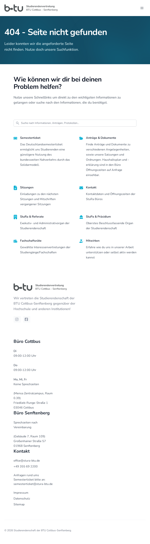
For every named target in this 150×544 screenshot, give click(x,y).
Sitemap (19, 504)
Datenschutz (22, 499)
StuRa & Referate (32, 217)
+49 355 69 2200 (26, 466)
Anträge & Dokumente (101, 138)
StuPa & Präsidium (98, 217)
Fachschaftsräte (31, 241)
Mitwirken (93, 241)
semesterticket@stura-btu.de (33, 484)
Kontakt (91, 187)
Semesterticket (30, 138)
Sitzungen (26, 187)
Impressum (21, 493)
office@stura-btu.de (27, 461)
